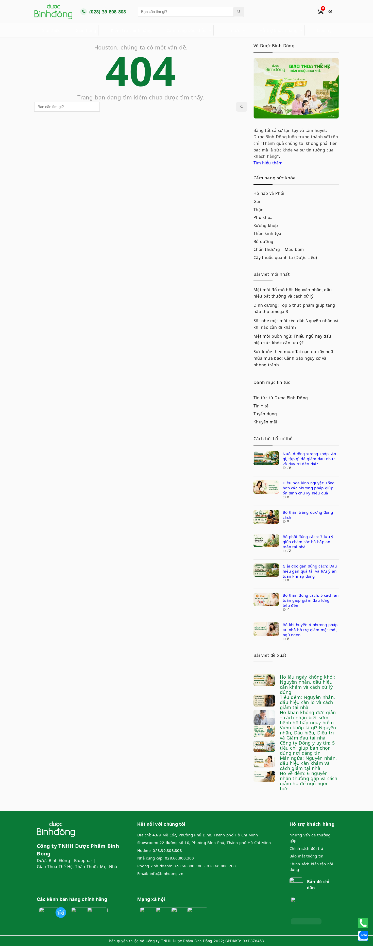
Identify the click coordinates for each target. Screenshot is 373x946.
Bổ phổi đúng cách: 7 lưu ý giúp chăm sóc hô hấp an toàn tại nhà (308, 541)
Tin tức (233, 30)
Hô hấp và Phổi (268, 193)
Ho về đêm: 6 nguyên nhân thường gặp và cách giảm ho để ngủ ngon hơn (308, 781)
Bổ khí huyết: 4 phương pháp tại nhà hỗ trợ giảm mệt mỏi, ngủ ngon (310, 629)
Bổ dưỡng (263, 241)
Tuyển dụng (265, 414)
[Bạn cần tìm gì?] (238, 11)
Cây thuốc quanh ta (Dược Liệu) (285, 257)
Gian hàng (86, 30)
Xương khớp (265, 225)
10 (289, 468)
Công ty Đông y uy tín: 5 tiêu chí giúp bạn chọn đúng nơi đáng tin (307, 748)
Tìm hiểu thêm (268, 163)
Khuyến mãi (265, 422)
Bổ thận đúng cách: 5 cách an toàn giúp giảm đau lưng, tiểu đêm (310, 600)
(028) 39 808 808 (107, 11)
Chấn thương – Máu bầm (278, 249)
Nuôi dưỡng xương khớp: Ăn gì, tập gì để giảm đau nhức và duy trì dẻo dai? (309, 458)
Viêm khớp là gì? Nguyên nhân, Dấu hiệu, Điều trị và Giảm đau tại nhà (308, 733)
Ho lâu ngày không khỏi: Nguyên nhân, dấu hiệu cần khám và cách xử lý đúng (307, 684)
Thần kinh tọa (267, 233)
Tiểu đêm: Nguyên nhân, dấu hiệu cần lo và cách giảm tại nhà (307, 702)
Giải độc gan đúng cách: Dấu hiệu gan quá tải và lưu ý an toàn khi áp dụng (310, 571)
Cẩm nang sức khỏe (186, 30)
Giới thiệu (51, 30)
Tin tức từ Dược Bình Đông (280, 398)
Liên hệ (324, 30)
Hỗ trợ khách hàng (279, 30)
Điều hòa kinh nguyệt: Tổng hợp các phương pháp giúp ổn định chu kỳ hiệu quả (308, 487)
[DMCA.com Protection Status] (306, 921)
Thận (258, 209)
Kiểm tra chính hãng (131, 30)
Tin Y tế (260, 406)
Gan (257, 201)
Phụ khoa (263, 217)
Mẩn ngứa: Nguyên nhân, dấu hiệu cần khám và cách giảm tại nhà (308, 763)
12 (289, 550)
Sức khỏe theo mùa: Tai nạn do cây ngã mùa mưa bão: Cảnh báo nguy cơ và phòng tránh (293, 358)
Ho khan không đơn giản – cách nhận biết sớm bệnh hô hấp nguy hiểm (308, 717)
